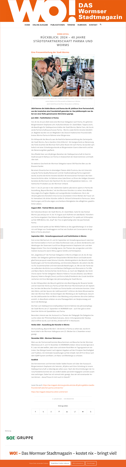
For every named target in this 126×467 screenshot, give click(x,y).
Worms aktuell (63, 34)
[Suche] (101, 24)
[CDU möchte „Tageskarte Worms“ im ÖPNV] (1, 233)
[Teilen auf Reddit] (75, 412)
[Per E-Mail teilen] (83, 412)
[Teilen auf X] (43, 412)
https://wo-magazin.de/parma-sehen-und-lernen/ (49, 392)
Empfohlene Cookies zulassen (60, 463)
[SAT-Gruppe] (19, 438)
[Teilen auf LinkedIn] (67, 412)
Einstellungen (91, 463)
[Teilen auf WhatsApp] (51, 412)
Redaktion (70, 399)
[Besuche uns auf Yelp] (91, 412)
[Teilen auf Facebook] (35, 412)
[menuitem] (27, 24)
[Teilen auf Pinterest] (59, 412)
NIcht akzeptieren (78, 463)
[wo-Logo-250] (63, 11)
